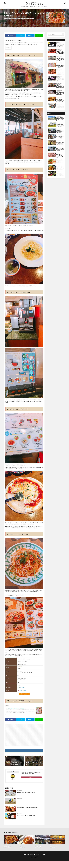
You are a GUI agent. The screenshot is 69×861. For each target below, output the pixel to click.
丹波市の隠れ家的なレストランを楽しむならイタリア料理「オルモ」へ (60, 137)
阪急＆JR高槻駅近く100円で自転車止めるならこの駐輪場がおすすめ (60, 93)
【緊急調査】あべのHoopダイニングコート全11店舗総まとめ (60, 79)
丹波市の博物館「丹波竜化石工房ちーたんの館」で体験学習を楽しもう (60, 143)
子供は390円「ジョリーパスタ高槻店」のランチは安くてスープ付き (25, 27)
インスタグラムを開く (22, 690)
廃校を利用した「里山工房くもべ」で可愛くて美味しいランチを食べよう (60, 168)
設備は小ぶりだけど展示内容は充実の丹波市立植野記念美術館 (60, 149)
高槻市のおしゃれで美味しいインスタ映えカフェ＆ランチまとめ (60, 66)
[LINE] (39, 35)
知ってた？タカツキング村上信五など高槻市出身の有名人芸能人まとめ (60, 45)
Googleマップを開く (21, 687)
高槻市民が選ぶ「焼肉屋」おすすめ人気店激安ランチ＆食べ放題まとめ (60, 52)
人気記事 (31, 6)
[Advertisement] (24, 735)
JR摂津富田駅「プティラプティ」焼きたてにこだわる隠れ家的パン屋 (26, 846)
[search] (63, 34)
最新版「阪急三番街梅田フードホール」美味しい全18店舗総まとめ (60, 59)
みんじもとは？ (26, 854)
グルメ (35, 6)
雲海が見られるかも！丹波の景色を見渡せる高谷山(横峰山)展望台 (60, 131)
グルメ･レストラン (26, 18)
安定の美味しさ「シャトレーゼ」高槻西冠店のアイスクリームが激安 (42, 846)
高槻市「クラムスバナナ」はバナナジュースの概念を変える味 (26, 815)
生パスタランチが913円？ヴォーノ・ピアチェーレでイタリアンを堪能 (60, 162)
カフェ (22, 18)
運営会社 (31, 854)
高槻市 (18, 18)
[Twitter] (20, 35)
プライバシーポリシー (37, 854)
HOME (6, 27)
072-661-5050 (20, 666)
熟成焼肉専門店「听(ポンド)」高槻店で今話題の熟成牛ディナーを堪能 (27, 807)
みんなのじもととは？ (25, 6)
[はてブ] (30, 35)
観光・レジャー (40, 6)
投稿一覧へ (31, 777)
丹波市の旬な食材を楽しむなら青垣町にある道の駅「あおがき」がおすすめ (60, 119)
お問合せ (45, 6)
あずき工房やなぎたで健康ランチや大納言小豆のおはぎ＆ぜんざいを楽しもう (60, 174)
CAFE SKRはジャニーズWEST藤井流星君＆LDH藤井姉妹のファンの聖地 (60, 86)
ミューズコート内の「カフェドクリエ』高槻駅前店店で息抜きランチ (57, 846)
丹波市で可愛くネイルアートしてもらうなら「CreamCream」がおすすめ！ (60, 156)
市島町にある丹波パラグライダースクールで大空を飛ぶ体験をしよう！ (60, 125)
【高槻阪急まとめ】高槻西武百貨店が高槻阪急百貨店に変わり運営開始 (60, 107)
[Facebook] (10, 35)
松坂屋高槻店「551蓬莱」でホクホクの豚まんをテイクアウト (26, 792)
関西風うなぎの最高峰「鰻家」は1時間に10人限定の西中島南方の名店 (60, 100)
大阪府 (9, 27)
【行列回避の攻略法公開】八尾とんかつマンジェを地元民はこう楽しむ (60, 73)
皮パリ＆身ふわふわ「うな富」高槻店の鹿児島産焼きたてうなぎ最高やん (11, 846)
